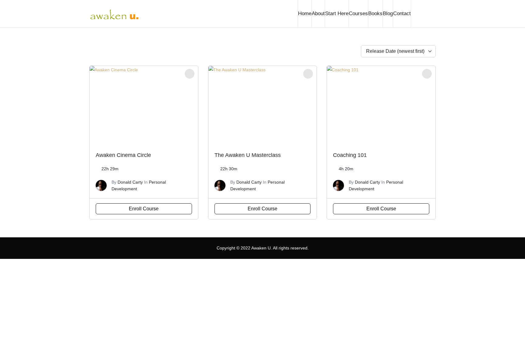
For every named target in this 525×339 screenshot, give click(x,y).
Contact (402, 13)
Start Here (336, 13)
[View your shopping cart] (423, 13)
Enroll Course (144, 208)
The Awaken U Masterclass (247, 155)
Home (304, 13)
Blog (388, 13)
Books (375, 13)
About (318, 13)
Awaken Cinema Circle (123, 155)
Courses (358, 13)
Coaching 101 (350, 155)
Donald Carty (130, 182)
